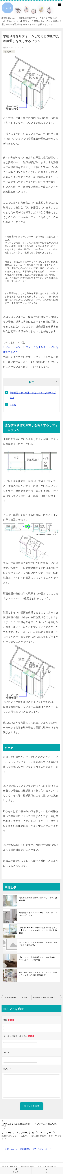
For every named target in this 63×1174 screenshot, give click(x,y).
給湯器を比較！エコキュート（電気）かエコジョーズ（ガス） (38, 914)
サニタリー (9, 52)
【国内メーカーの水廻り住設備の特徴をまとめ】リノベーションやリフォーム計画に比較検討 (38, 930)
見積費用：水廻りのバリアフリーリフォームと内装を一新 (47, 997)
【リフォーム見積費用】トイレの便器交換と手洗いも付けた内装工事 (38, 958)
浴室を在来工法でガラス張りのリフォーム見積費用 (38, 899)
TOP (30, 1125)
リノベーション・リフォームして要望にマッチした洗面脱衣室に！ (38, 943)
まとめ (13, 404)
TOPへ (47, 1172)
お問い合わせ (11, 1149)
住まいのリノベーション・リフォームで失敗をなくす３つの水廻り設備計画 (38, 973)
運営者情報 (25, 1149)
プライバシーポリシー (43, 1149)
